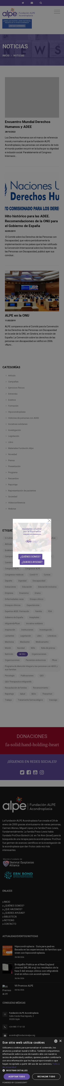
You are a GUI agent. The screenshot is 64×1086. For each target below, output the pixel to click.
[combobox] (55, 1041)
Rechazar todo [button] (46, 1076)
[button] (32, 1070)
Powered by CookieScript (14, 1082)
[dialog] (32, 1061)
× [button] (60, 1041)
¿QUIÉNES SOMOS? (30, 556)
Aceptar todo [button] (17, 1076)
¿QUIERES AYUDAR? (32, 562)
